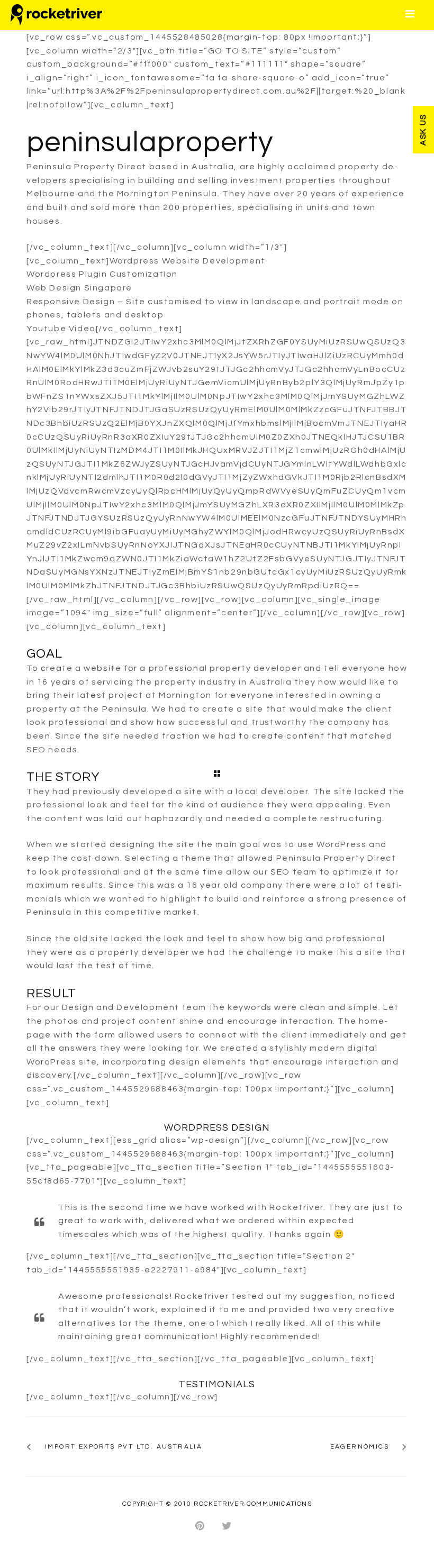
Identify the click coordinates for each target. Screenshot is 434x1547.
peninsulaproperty (149, 143)
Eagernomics (359, 1446)
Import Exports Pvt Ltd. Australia (123, 1446)
